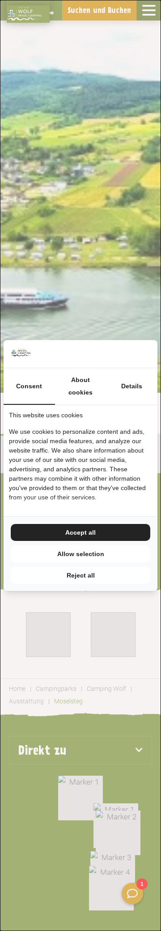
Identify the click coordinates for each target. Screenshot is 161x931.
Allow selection (80, 553)
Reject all (81, 575)
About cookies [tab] (80, 386)
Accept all (80, 532)
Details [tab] (131, 386)
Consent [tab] (29, 386)
